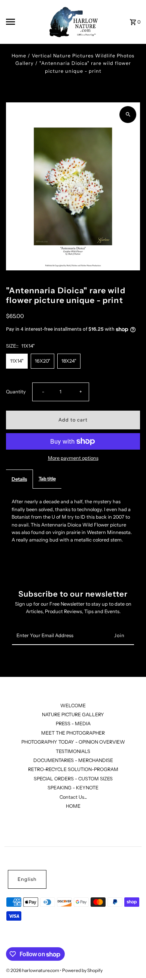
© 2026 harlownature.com (33, 970)
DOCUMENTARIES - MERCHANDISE (73, 760)
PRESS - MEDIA (73, 723)
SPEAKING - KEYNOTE (73, 787)
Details (19, 479)
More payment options (73, 458)
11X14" (17, 361)
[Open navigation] (24, 21)
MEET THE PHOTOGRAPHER (73, 733)
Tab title (47, 479)
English (27, 879)
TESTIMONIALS (73, 751)
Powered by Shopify (82, 970)
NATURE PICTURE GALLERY (73, 714)
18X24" (68, 361)
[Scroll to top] (130, 958)
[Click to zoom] (127, 114)
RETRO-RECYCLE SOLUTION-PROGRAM (73, 769)
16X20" (42, 361)
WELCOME (73, 705)
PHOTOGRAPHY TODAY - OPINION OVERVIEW (73, 742)
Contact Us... (73, 797)
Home (19, 55)
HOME (73, 806)
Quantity (16, 391)
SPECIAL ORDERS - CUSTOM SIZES (73, 779)
